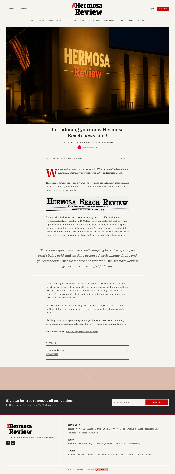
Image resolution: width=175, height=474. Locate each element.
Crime (130, 454)
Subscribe (162, 8)
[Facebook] (127, 350)
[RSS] (13, 443)
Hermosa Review (90, 147)
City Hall (139, 454)
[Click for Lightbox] (87, 203)
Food (148, 454)
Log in (151, 8)
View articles (52, 354)
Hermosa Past (93, 454)
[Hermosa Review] (79, 147)
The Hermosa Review (83, 469)
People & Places (76, 454)
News (122, 454)
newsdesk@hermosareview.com (82, 331)
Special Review (109, 454)
